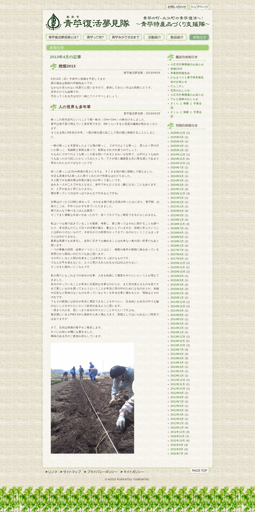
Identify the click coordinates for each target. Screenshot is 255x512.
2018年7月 (177, 228)
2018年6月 (177, 232)
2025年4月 (177, 141)
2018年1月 (177, 245)
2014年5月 (177, 319)
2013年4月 (177, 362)
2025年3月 (177, 146)
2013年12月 (178, 336)
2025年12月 (178, 133)
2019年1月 (177, 219)
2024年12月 (178, 154)
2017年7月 (177, 250)
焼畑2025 (176, 68)
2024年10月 (178, 163)
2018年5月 (177, 237)
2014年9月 (177, 310)
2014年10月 (178, 306)
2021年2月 (177, 202)
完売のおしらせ (180, 90)
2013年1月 (177, 375)
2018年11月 (178, 224)
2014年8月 (177, 315)
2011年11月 (178, 436)
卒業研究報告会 (180, 73)
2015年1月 (177, 297)
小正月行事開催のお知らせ (187, 64)
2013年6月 (177, 354)
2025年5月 (177, 137)
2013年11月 (178, 341)
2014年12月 (178, 302)
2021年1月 (177, 206)
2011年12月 (178, 432)
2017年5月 (177, 258)
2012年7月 (177, 401)
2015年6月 (177, 276)
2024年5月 (177, 176)
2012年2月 (177, 423)
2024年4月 (177, 180)
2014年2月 (177, 328)
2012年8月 (177, 397)
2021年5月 (177, 197)
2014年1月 (177, 332)
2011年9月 (177, 445)
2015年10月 (178, 271)
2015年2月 (177, 293)
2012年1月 (177, 427)
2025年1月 (177, 150)
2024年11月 (178, 158)
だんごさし (177, 86)
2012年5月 (177, 410)
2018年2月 (177, 241)
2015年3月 (177, 289)
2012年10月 (178, 388)
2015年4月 (177, 284)
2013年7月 (177, 349)
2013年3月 (177, 367)
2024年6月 (177, 171)
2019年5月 (177, 215)
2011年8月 (177, 449)
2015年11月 (178, 267)
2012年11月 (178, 384)
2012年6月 (177, 406)
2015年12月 (178, 263)
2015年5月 (177, 280)
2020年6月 (177, 210)
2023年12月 (178, 193)
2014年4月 (177, 323)
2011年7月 (177, 453)
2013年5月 (177, 358)
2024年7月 (177, 167)
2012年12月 (178, 380)
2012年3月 (177, 419)
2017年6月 (177, 254)
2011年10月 (178, 440)
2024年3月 (177, 184)
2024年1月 (177, 189)
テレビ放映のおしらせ (184, 99)
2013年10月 (178, 345)
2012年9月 (177, 393)
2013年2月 (177, 371)
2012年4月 (177, 414)
